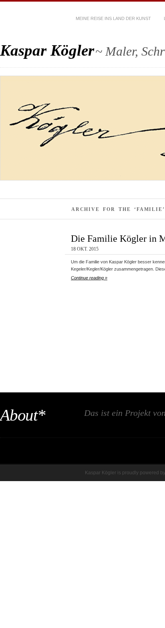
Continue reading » (89, 277)
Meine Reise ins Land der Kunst (113, 18)
